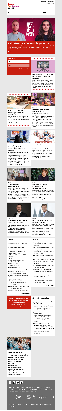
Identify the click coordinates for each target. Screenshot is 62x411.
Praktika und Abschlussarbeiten (21, 300)
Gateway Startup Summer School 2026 (17, 247)
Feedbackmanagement (44, 387)
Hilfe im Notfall (51, 1)
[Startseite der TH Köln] (13, 6)
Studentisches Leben (13, 307)
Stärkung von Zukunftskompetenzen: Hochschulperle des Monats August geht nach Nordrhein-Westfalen (44, 251)
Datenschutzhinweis (32, 404)
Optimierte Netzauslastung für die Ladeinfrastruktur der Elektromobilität (42, 324)
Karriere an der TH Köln (18, 305)
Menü (11, 12)
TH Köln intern (43, 1)
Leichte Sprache (48, 389)
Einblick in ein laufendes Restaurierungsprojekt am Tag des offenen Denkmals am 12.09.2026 (43, 280)
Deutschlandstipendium (18, 302)
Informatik (11, 363)
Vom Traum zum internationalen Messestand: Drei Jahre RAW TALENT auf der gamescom (44, 256)
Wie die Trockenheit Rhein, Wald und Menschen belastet (42, 312)
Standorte (11, 298)
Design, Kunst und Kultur (15, 361)
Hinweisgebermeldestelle (16, 389)
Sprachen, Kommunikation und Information (16, 369)
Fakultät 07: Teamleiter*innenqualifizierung (18, 271)
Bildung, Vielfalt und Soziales (16, 359)
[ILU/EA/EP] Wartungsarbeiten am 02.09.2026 (44, 247)
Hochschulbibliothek (21, 298)
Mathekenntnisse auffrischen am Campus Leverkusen (18, 275)
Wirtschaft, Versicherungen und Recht (17, 372)
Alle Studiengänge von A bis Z (16, 374)
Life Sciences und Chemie (15, 367)
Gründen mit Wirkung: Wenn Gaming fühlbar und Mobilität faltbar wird (44, 266)
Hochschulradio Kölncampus (15, 267)
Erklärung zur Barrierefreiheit (29, 391)
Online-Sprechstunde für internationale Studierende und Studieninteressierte (18, 281)
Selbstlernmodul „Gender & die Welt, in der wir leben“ (18, 255)
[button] (29, 54)
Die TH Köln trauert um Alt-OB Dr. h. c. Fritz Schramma (43, 262)
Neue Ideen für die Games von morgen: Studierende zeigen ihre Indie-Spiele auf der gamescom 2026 (43, 271)
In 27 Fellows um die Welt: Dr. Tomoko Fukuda (44, 259)
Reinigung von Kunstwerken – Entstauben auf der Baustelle (43, 302)
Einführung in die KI (13, 263)
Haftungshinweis (46, 404)
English (52, 3)
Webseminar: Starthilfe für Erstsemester (18, 243)
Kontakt (12, 387)
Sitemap (12, 404)
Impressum (21, 404)
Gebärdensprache (14, 391)
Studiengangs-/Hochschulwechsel (17, 122)
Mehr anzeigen (25, 293)
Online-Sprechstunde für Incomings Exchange (19, 286)
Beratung (10, 300)
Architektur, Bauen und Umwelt (16, 357)
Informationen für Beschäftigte (33, 389)
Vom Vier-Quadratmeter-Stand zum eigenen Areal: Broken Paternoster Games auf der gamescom (43, 243)
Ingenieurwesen (13, 365)
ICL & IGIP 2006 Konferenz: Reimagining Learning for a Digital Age (42, 275)
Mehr (11, 52)
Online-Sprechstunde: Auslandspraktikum (18, 290)
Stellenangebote (23, 307)
